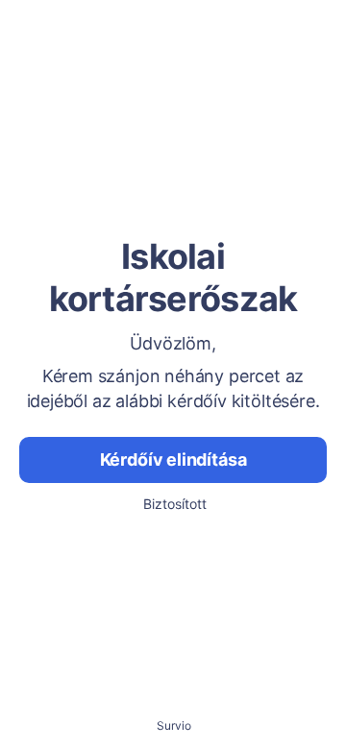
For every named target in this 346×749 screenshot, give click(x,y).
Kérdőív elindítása (173, 459)
